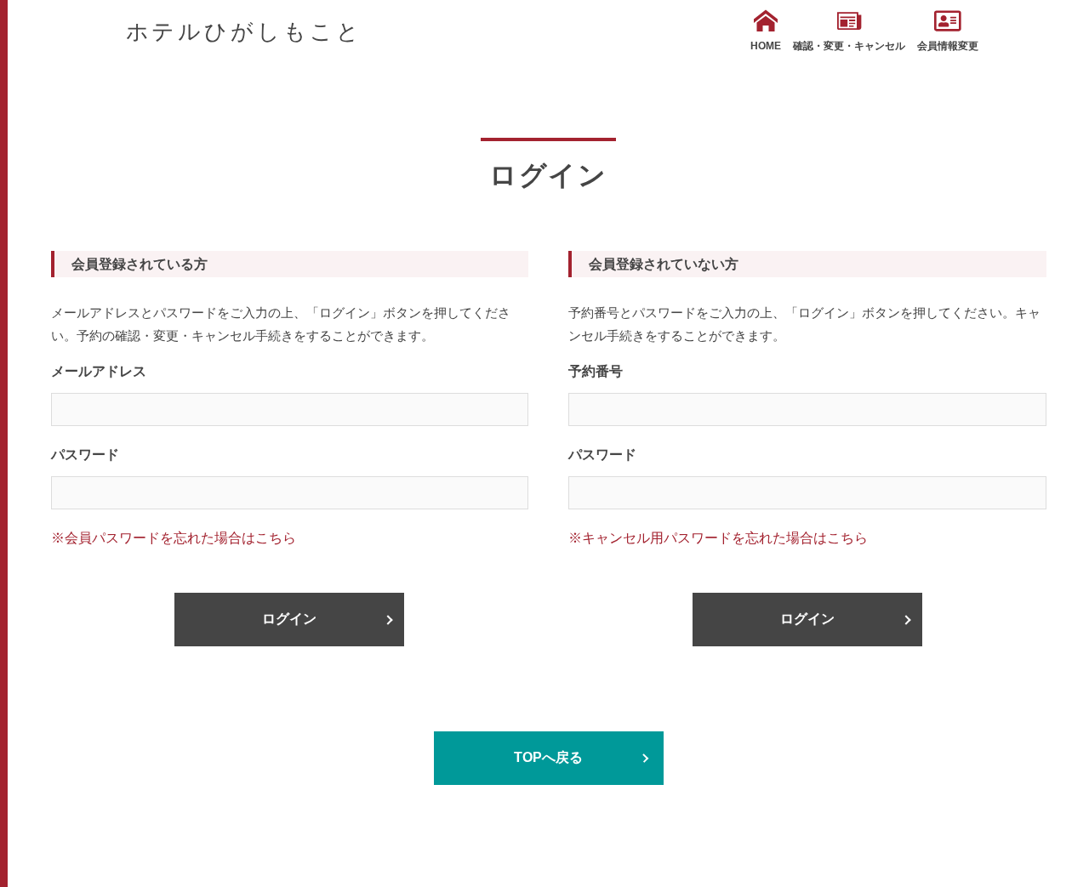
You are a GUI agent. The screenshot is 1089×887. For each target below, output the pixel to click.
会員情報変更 (947, 46)
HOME (765, 46)
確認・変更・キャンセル (849, 46)
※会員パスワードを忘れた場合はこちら (173, 538)
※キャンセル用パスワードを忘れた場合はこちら (718, 538)
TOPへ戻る (548, 757)
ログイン (289, 618)
